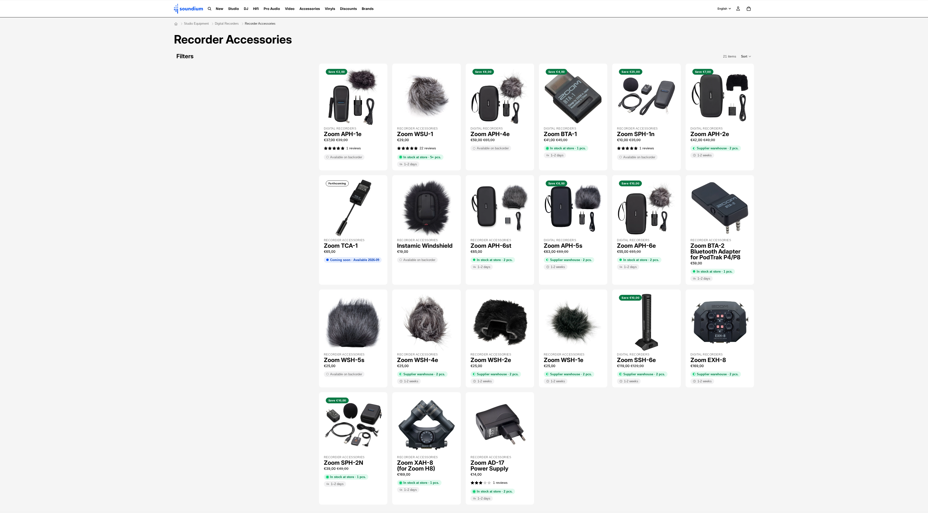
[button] (746, 56)
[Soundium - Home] (176, 24)
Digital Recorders (227, 23)
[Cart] (748, 8)
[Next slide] (376, 96)
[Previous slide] (330, 96)
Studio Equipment (196, 23)
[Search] (209, 8)
